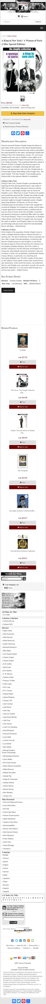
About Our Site (21, 945)
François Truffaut (9, 680)
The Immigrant (23, 471)
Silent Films (7, 842)
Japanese (6, 878)
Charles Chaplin (12, 36)
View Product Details (12, 123)
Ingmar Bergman (9, 697)
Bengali (5, 855)
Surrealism (6, 849)
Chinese (6, 858)
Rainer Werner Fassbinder (12, 766)
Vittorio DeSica (8, 786)
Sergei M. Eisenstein (10, 779)
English (5, 865)
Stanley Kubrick (8, 782)
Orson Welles (7, 759)
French (5, 868)
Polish (5, 882)
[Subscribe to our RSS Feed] (13, 907)
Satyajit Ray (7, 776)
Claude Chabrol (8, 661)
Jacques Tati (7, 700)
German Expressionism (11, 815)
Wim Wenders (8, 792)
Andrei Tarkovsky (9, 644)
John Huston (7, 724)
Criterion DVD (8, 624)
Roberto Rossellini (9, 773)
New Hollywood (8, 835)
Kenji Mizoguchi (8, 730)
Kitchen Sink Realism (10, 829)
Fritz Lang (6, 687)
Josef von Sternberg (10, 727)
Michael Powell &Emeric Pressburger (9, 751)
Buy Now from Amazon (24, 113)
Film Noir (6, 809)
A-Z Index (6, 615)
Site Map (36, 948)
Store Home (10, 945)
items (25, 16)
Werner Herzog (8, 789)
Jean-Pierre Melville (10, 717)
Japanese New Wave (10, 822)
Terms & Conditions (13, 948)
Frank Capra (7, 684)
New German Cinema (10, 832)
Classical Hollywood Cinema (13, 802)
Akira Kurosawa (8, 634)
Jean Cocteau (8, 704)
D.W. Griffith (7, 664)
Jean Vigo (6, 710)
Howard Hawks (8, 694)
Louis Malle (7, 737)
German (6, 872)
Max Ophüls (7, 747)
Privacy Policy (33, 945)
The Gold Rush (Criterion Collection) (22, 551)
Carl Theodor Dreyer (10, 654)
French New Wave (9, 812)
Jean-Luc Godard (9, 714)
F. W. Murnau (7, 674)
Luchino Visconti (9, 740)
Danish (5, 861)
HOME (3, 36)
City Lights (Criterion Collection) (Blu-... (22, 511)
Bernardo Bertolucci (10, 647)
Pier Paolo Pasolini (9, 763)
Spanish (6, 888)
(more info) (25, 105)
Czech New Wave (9, 805)
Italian (5, 875)
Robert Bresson (8, 769)
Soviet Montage (8, 845)
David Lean (7, 667)
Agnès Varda (7, 631)
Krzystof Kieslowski (10, 734)
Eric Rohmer (7, 671)
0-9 (4, 898)
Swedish (6, 891)
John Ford (6, 720)
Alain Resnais (8, 637)
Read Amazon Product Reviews (16, 127)
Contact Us (26, 948)
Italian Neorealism (9, 819)
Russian (6, 885)
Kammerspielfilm (9, 825)
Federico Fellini (8, 677)
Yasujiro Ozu (7, 796)
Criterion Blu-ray (8, 621)
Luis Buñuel (7, 744)
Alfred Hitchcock (9, 640)
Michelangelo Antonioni (11, 756)
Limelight (23, 350)
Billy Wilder (7, 651)
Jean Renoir (7, 707)
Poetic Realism (8, 839)
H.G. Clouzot (7, 690)
